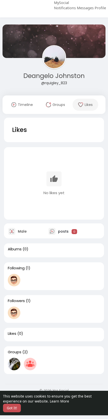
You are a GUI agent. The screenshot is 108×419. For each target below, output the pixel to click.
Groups (14, 352)
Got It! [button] (12, 408)
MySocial (61, 2)
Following (16, 268)
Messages (85, 7)
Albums (15, 249)
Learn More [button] (59, 401)
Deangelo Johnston (54, 75)
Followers (16, 301)
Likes (12, 334)
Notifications (65, 7)
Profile (100, 7)
